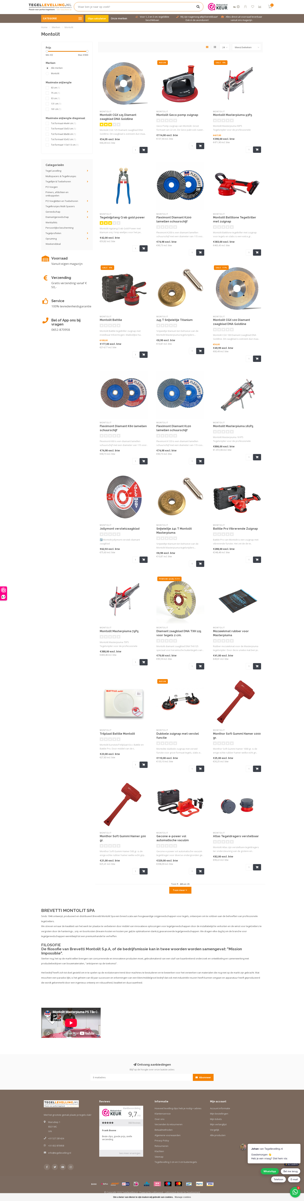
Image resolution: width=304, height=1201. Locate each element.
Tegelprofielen (53, 233)
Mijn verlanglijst (218, 1124)
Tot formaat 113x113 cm (64, 144)
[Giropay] (125, 1184)
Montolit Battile (111, 320)
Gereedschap (53, 211)
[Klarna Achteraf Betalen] (157, 1184)
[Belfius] (104, 1184)
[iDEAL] (136, 1184)
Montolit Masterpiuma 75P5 (119, 631)
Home (44, 27)
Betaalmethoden (164, 1129)
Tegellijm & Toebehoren (58, 181)
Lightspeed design (174, 1192)
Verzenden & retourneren (168, 1124)
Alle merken (57, 67)
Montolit (55, 73)
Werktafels (51, 222)
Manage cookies (183, 1197)
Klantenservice (163, 1113)
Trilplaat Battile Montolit (117, 733)
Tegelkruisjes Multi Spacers (60, 206)
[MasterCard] (178, 1184)
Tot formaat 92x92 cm (63, 139)
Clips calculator (97, 18)
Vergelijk (214, 1129)
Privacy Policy (162, 1140)
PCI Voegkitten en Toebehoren (62, 201)
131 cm (56, 103)
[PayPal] (199, 1184)
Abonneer (205, 1077)
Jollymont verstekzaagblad (120, 528)
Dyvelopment (193, 1192)
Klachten (159, 1151)
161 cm (56, 109)
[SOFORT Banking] (115, 1184)
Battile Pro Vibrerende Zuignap (235, 528)
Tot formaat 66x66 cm (63, 134)
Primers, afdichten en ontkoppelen (57, 194)
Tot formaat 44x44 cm (63, 123)
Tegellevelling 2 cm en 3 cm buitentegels (176, 1162)
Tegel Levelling (53, 170)
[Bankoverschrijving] (94, 1184)
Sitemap (159, 1156)
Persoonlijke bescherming (59, 227)
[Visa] (210, 1184)
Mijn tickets (216, 1119)
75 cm (55, 92)
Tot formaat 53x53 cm (63, 128)
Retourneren (161, 1146)
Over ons (159, 1119)
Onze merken (119, 18)
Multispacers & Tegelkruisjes (61, 176)
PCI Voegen (52, 187)
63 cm (55, 87)
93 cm (55, 98)
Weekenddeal (53, 243)
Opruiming (51, 238)
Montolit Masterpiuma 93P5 (232, 115)
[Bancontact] (189, 1184)
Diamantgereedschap (57, 217)
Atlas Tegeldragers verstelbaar (236, 836)
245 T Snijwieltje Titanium (174, 320)
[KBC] (146, 1184)
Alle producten (218, 1135)
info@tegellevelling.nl (59, 1152)
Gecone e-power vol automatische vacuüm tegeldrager (172, 840)
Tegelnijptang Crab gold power (122, 217)
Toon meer (179, 890)
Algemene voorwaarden (167, 1135)
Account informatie (220, 1108)
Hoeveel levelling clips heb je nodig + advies (178, 1108)
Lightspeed (157, 1192)
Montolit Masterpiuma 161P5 (233, 426)
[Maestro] (167, 1184)
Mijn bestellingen (219, 1113)
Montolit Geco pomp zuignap (177, 115)
